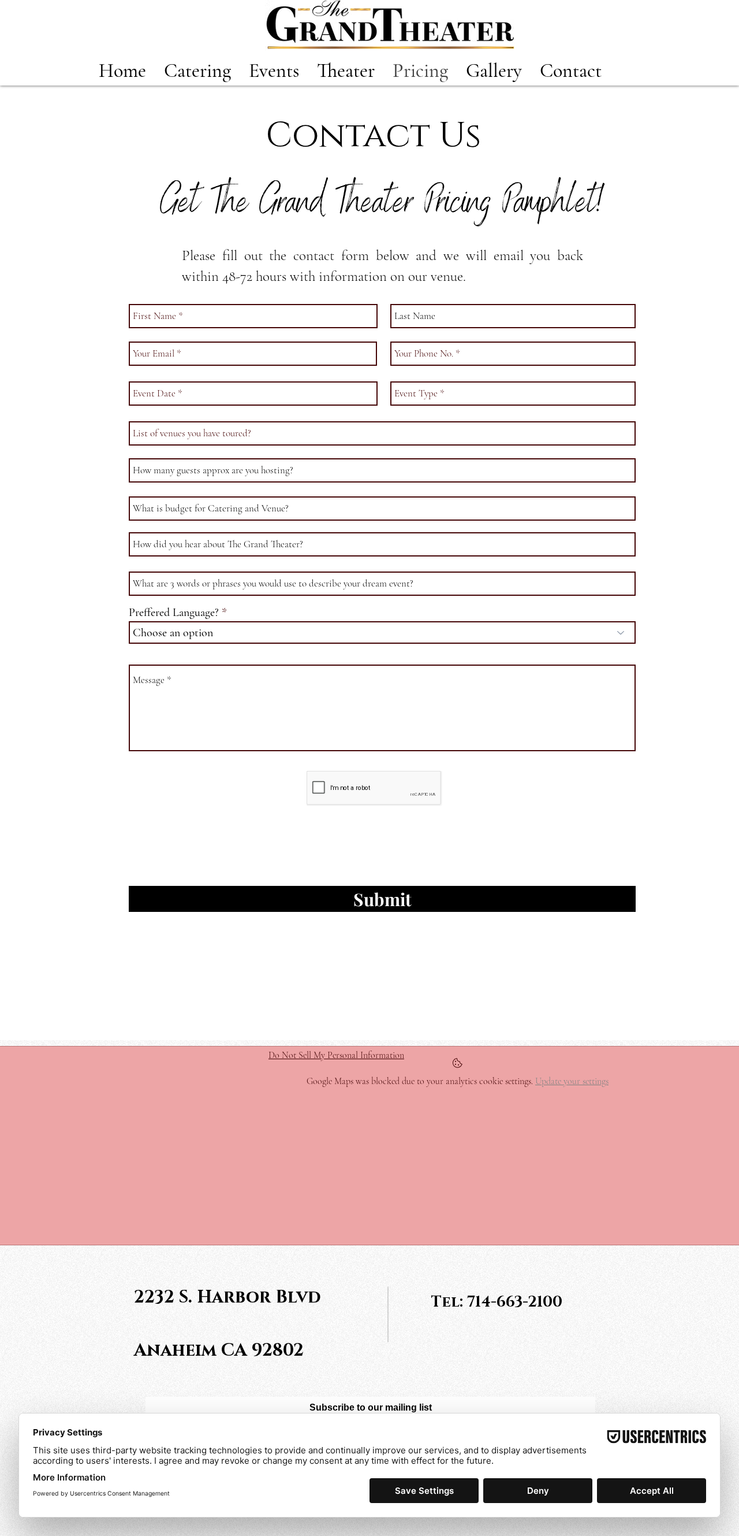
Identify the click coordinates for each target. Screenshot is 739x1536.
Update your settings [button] (572, 1081)
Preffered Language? (174, 612)
